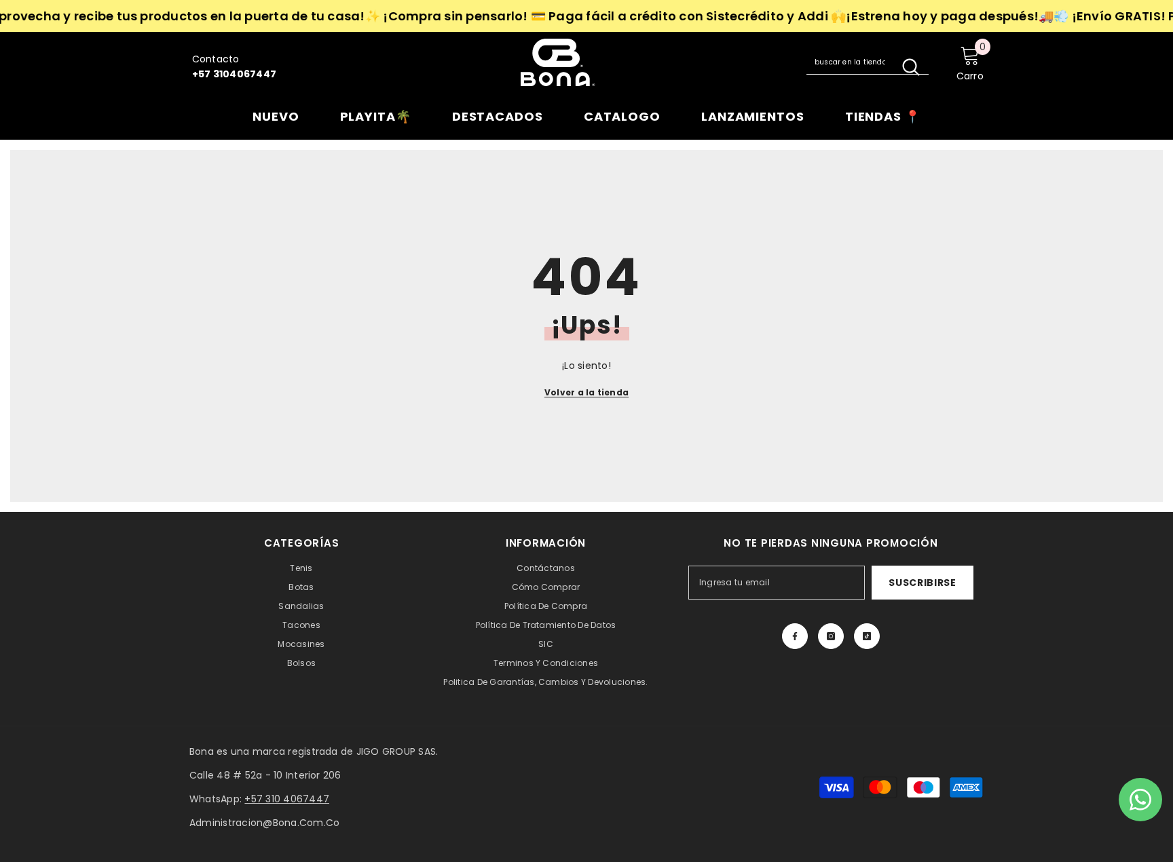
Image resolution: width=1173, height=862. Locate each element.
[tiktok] (867, 636)
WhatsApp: (259, 799)
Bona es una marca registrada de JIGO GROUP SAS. (313, 751)
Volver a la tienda (586, 392)
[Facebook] (795, 636)
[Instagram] (831, 636)
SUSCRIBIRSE (922, 582)
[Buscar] (867, 62)
